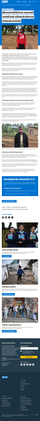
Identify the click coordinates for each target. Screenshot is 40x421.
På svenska (22, 387)
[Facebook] (3, 217)
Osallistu (19, 1)
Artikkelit (3, 207)
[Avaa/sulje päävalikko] (36, 1)
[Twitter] (9, 217)
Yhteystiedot (22, 385)
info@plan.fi (8, 360)
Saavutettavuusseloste (24, 409)
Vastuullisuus (22, 405)
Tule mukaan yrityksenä (6, 405)
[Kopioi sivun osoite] (12, 217)
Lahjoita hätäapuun (8, 294)
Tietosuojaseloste (8, 414)
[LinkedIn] (6, 217)
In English (22, 389)
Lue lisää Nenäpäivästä (9, 201)
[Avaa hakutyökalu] (33, 1)
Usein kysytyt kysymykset (24, 383)
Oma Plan (3, 414)
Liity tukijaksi (6, 256)
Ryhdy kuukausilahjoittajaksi (7, 398)
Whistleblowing (23, 407)
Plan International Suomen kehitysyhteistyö (19, 207)
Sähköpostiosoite (24, 346)
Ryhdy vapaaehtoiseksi (9, 331)
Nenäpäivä (8, 207)
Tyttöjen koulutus (25, 209)
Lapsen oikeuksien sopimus (25, 398)
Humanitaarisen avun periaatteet (26, 400)
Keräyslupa (18, 414)
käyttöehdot (29, 353)
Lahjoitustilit (13, 414)
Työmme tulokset (18, 209)
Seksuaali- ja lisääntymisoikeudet (8, 209)
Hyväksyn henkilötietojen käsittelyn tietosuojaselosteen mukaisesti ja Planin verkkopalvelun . (28, 352)
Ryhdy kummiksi (5, 400)
